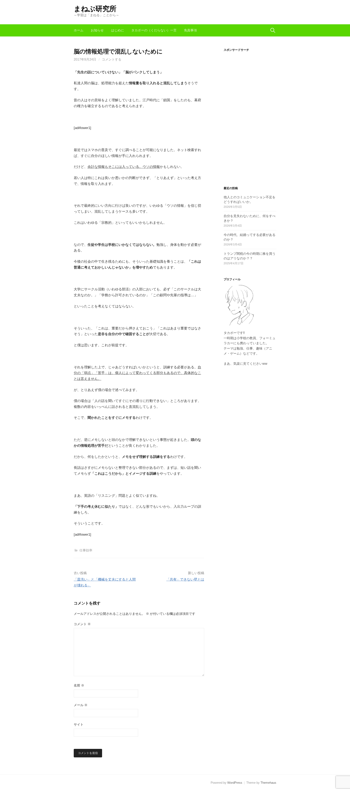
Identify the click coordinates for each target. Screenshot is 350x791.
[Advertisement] (250, 116)
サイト (78, 724)
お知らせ (97, 30)
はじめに (117, 30)
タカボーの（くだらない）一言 (154, 30)
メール (81, 705)
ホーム (78, 30)
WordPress (234, 782)
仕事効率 (85, 550)
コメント (82, 624)
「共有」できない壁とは (185, 579)
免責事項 (190, 30)
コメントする (111, 59)
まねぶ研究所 (95, 9)
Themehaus (268, 782)
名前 (79, 685)
